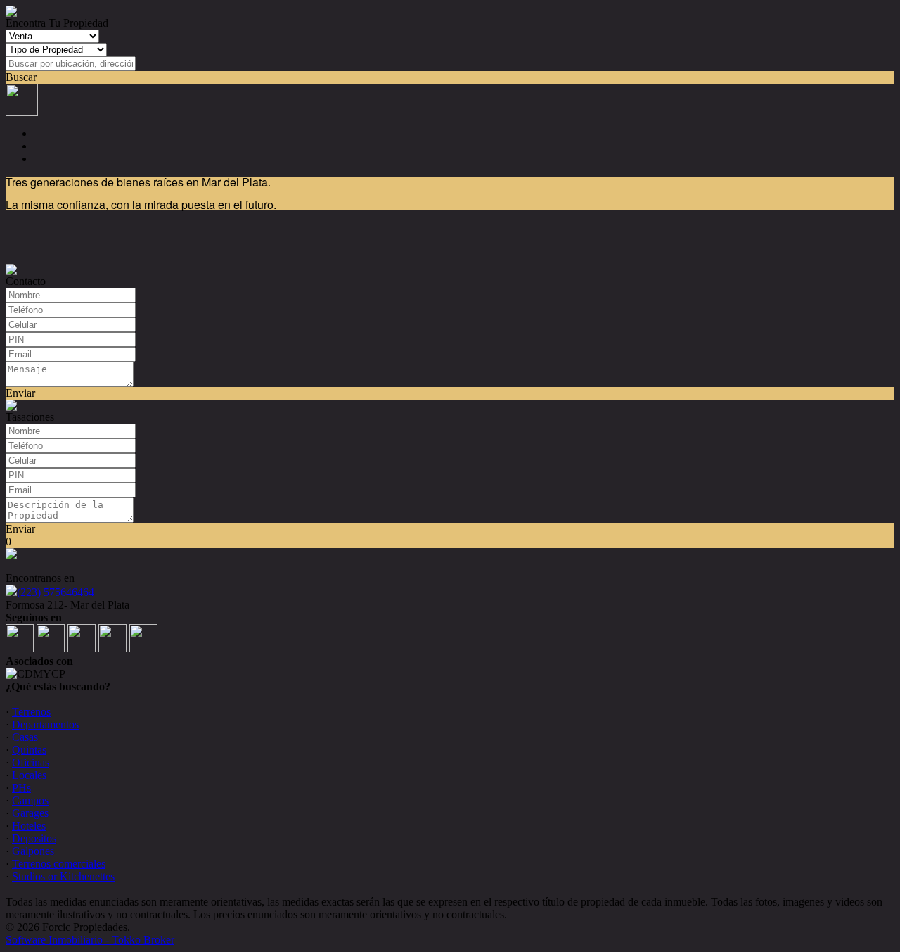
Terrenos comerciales (58, 864)
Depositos (34, 838)
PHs (21, 788)
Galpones (33, 851)
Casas (25, 737)
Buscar (21, 77)
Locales (29, 775)
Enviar (20, 393)
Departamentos (45, 724)
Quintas (29, 750)
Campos (30, 800)
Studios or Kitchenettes (63, 876)
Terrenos (31, 712)
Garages (30, 813)
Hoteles (29, 826)
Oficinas (30, 762)
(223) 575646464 (55, 592)
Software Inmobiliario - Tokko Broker (90, 940)
